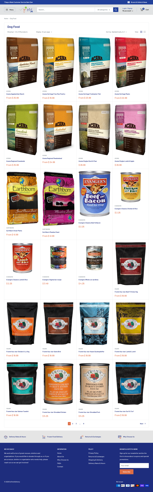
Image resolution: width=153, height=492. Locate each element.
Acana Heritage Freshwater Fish (90, 94)
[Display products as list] (145, 32)
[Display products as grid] (141, 32)
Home (6, 18)
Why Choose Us (63, 460)
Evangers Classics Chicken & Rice (126, 209)
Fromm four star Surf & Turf (124, 411)
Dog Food (13, 18)
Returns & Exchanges (96, 456)
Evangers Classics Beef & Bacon (89, 223)
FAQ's (59, 463)
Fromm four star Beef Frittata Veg (126, 292)
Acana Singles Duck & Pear (88, 161)
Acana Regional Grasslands (15, 161)
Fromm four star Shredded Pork (89, 412)
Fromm (117, 289)
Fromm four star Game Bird (51, 351)
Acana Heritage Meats (122, 94)
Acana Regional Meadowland (52, 158)
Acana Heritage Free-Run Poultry (53, 94)
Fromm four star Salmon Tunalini (17, 411)
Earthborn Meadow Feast (50, 232)
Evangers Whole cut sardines (88, 280)
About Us (60, 456)
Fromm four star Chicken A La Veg (17, 351)
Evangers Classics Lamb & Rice (17, 280)
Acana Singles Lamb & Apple (124, 161)
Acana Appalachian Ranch (15, 94)
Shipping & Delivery (95, 460)
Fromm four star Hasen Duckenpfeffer (91, 351)
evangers (82, 220)
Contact (60, 467)
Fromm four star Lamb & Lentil (125, 351)
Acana (8, 91)
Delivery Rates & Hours (96, 463)
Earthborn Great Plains (14, 231)
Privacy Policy (93, 453)
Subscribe (126, 472)
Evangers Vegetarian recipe (51, 280)
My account (127, 11)
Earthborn (10, 228)
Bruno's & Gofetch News (139, 2)
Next (141, 424)
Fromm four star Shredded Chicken (54, 412)
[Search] (115, 9)
